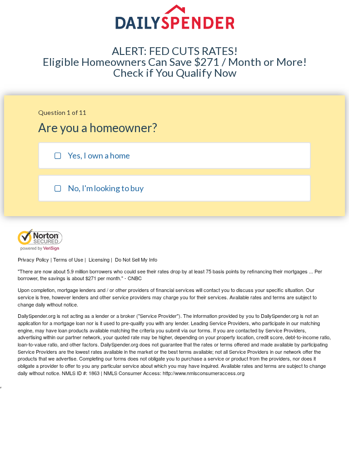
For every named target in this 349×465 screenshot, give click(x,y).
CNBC (135, 278)
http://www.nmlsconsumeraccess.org (203, 372)
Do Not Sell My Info (136, 259)
